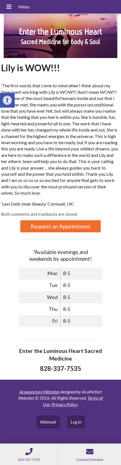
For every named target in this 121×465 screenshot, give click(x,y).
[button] (7, 100)
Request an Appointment (61, 226)
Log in (76, 421)
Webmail (48, 421)
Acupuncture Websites (39, 391)
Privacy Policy (64, 404)
